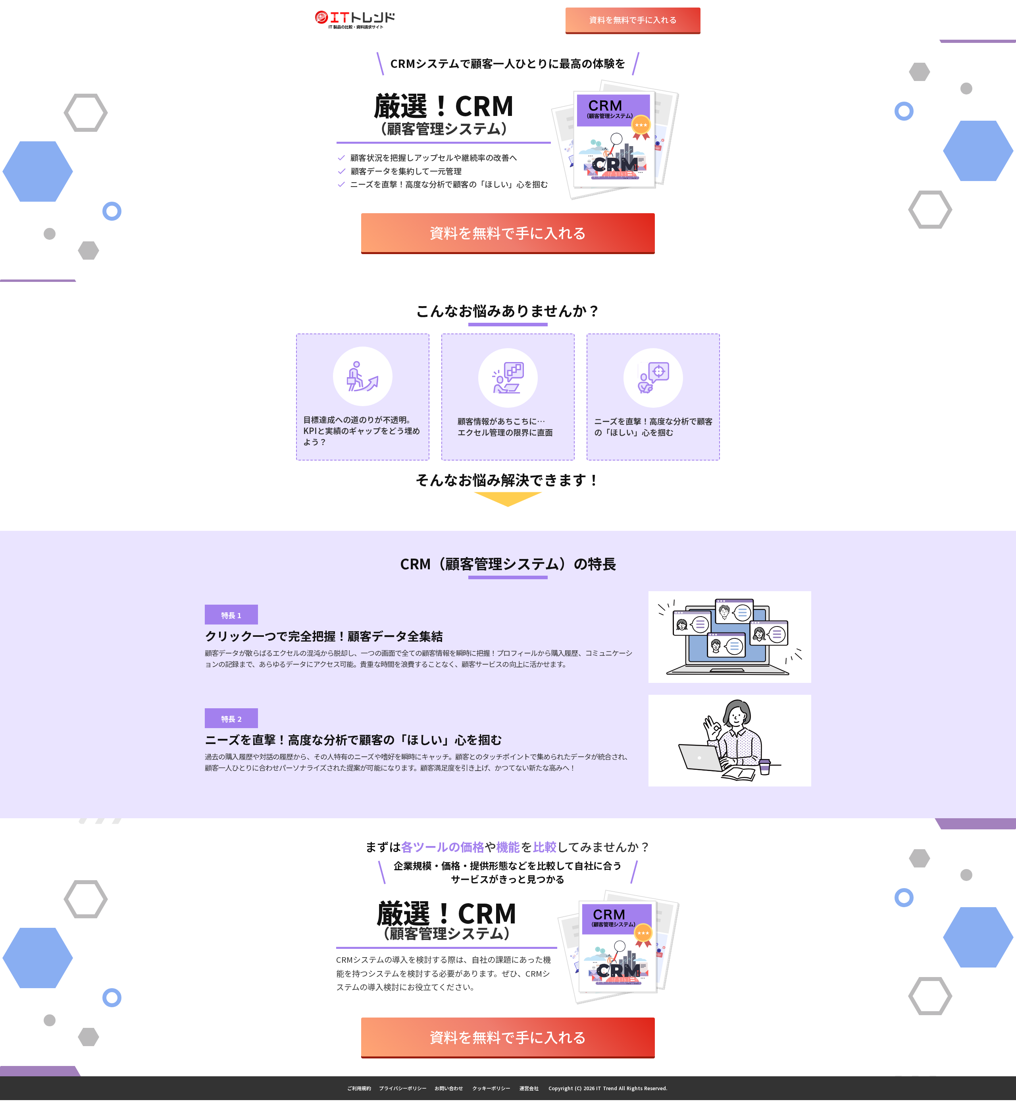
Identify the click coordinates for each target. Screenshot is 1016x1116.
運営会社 (529, 1088)
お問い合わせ (449, 1088)
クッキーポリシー (491, 1088)
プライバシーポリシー (403, 1088)
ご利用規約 (359, 1088)
